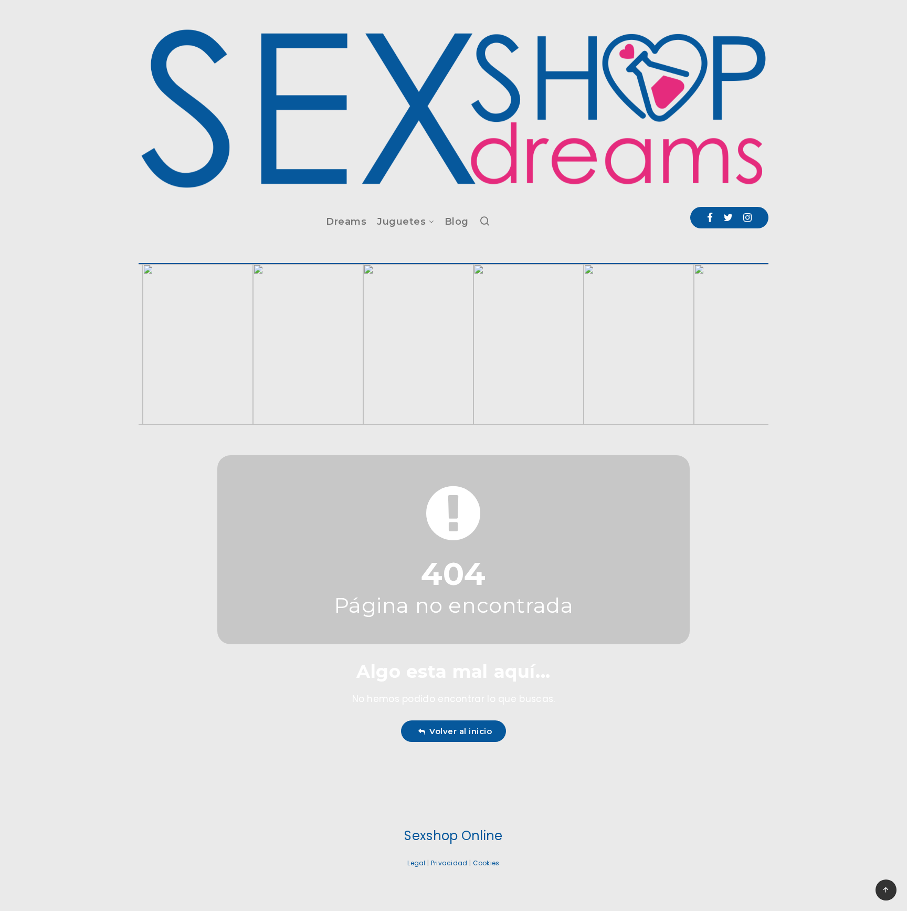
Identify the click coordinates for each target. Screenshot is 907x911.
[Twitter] (728, 217)
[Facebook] (710, 217)
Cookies (486, 862)
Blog (457, 221)
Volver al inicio (458, 731)
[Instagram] (747, 217)
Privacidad (449, 862)
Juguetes (401, 221)
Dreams (346, 221)
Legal (416, 862)
